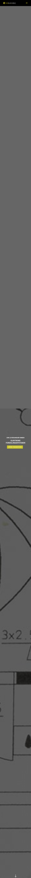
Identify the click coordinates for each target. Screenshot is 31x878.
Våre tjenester (15, 447)
